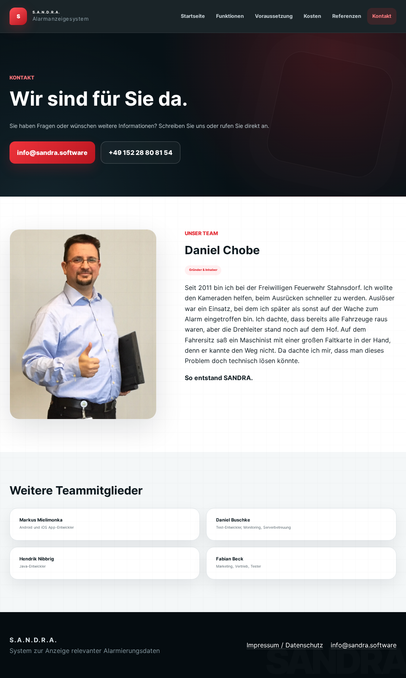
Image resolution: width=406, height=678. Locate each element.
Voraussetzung (274, 16)
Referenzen (346, 16)
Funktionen (230, 16)
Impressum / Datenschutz (285, 645)
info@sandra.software (52, 152)
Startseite (193, 16)
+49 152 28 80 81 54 (140, 152)
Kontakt (381, 16)
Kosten (312, 16)
